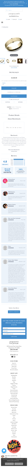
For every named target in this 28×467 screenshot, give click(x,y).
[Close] (26, 3)
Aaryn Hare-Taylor (13, 260)
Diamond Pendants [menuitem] (14, 390)
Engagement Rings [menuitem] (14, 383)
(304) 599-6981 (14, 67)
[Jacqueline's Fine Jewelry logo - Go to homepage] (14, 15)
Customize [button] (14, 96)
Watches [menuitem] (14, 385)
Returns (20, 102)
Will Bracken (11, 192)
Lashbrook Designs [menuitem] (14, 422)
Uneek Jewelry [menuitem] (14, 436)
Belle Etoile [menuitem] (14, 410)
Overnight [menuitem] (14, 427)
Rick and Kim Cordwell (14, 218)
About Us (14, 363)
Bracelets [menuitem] (14, 377)
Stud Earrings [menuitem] (14, 396)
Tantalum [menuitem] (14, 433)
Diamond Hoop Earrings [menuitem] (14, 401)
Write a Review (14, 312)
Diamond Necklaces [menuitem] (14, 391)
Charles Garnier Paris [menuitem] (14, 413)
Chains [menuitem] (14, 388)
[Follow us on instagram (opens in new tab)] (14, 357)
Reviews (14, 156)
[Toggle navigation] (2, 22)
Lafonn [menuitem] (14, 420)
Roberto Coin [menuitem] (14, 428)
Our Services (14, 364)
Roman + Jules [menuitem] (14, 430)
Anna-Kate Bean (12, 288)
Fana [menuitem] (14, 417)
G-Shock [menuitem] (14, 418)
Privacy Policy (14, 368)
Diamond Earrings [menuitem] (14, 393)
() (24, 159)
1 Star (12, 164)
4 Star (12, 160)
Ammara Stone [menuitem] (14, 407)
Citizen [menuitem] (14, 415)
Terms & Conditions (14, 369)
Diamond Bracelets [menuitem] (14, 398)
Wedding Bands (5, 27)
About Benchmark (14, 119)
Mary (9, 246)
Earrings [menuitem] (14, 378)
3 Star (12, 162)
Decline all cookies (9, 463)
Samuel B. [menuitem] (14, 432)
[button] (8, 19)
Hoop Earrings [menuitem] (14, 395)
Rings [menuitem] (14, 382)
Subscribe (14, 336)
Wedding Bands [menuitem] (14, 375)
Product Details (14, 115)
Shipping (7, 102)
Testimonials (14, 366)
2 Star (12, 163)
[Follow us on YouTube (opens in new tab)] (12, 357)
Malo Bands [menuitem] (14, 423)
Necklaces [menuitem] (14, 380)
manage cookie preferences (13, 460)
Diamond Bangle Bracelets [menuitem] (14, 400)
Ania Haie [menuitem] (14, 409)
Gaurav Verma (12, 204)
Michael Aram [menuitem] (14, 425)
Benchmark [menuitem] (14, 412)
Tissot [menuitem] (14, 435)
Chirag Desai (11, 179)
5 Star (12, 159)
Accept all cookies (19, 463)
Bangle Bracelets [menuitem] (14, 387)
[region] (14, 44)
